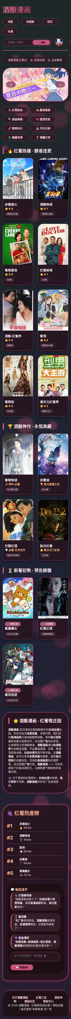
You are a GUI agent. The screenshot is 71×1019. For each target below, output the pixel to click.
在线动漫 (39, 60)
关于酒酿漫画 (20, 997)
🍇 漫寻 (41, 42)
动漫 (10, 31)
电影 (10, 21)
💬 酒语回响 (22, 967)
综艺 (50, 21)
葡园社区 (29, 1001)
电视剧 (30, 21)
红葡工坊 (41, 997)
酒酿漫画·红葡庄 (17, 60)
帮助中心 (48, 1001)
